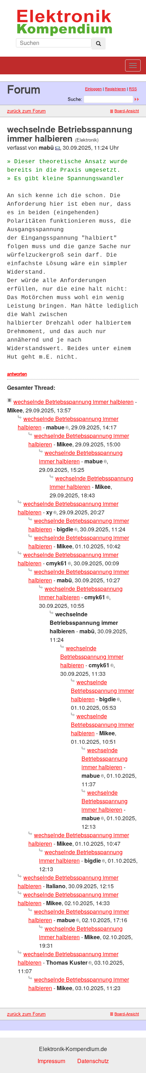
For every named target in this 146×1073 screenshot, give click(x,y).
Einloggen (93, 88)
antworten (17, 374)
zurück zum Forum (26, 111)
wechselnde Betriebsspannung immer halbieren (73, 402)
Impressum (51, 1061)
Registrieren (115, 88)
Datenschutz (93, 1061)
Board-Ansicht (126, 110)
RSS (133, 88)
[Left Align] (98, 44)
